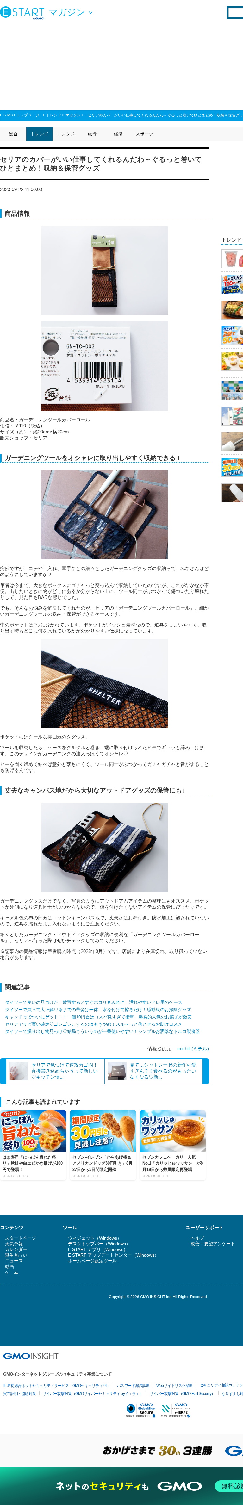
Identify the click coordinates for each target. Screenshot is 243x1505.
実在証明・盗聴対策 (19, 1393)
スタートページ (20, 1238)
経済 (118, 133)
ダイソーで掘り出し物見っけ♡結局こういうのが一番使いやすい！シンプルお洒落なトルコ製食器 (102, 1031)
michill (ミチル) (193, 1048)
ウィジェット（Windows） (95, 1238)
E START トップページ (19, 115)
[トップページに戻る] (23, 12)
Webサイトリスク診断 (174, 1386)
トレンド (53, 115)
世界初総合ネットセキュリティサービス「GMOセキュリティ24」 (56, 1386)
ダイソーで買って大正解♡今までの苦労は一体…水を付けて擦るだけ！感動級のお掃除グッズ (98, 1009)
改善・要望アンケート (213, 1243)
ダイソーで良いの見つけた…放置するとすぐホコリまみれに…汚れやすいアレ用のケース (93, 1002)
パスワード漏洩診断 (133, 1386)
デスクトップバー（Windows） (99, 1243)
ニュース (14, 1260)
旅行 (92, 133)
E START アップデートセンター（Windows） (113, 1255)
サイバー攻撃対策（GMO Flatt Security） (182, 1393)
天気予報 (14, 1243)
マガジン (73, 115)
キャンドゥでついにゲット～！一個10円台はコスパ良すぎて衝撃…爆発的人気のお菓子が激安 (98, 1016)
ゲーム (11, 1272)
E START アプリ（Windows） (98, 1249)
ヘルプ (197, 1238)
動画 (9, 1266)
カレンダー (16, 1249)
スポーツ (144, 133)
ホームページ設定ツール (92, 1260)
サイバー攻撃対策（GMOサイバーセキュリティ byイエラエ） (93, 1393)
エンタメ (66, 133)
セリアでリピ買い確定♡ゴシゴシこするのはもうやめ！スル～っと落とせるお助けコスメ (93, 1024)
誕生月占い (16, 1255)
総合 (13, 133)
